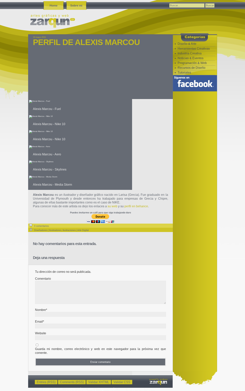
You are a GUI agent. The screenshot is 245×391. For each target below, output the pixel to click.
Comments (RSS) (72, 382)
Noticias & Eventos (190, 58)
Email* (39, 321)
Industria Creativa (190, 53)
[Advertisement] (100, 75)
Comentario (43, 278)
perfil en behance (136, 206)
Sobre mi (76, 5)
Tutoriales (184, 72)
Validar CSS (122, 382)
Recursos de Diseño (191, 67)
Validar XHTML (98, 382)
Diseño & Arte (187, 43)
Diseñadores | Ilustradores (47, 230)
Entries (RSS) (46, 382)
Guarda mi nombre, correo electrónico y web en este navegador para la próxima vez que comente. (100, 350)
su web (112, 206)
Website (40, 333)
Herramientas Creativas (194, 48)
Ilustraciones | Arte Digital (76, 230)
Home (53, 5)
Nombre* (41, 309)
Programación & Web (192, 63)
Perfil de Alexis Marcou (86, 42)
